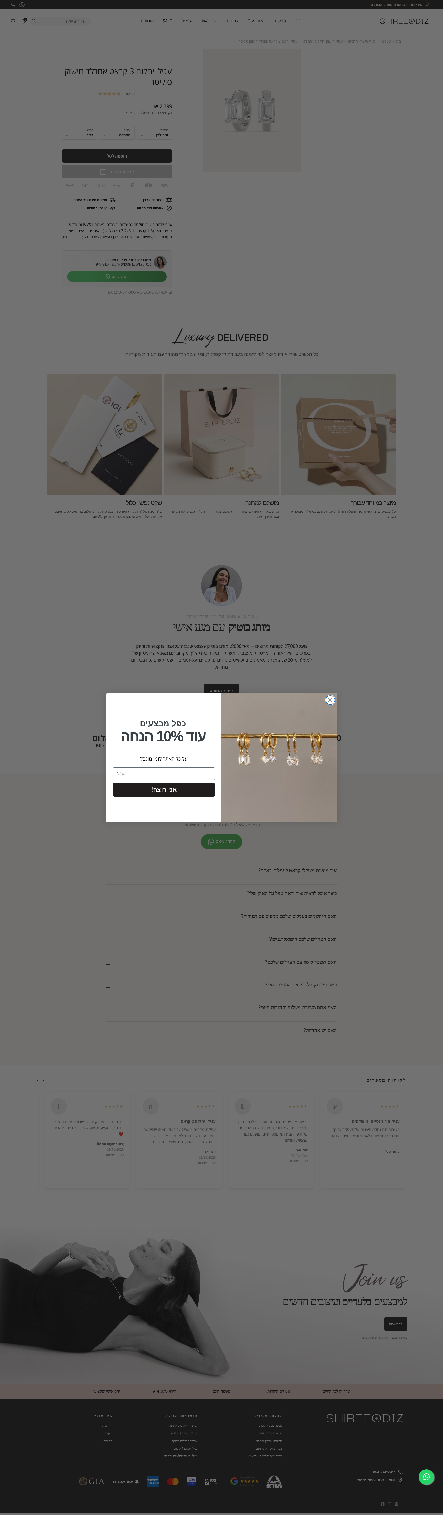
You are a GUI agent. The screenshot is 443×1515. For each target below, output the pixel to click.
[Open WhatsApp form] (426, 1477)
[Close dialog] (330, 700)
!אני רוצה (164, 789)
